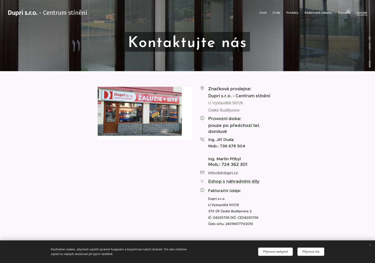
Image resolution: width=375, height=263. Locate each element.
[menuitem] (264, 13)
